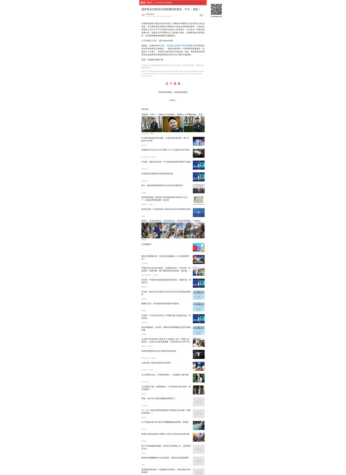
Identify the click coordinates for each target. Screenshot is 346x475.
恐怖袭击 (175, 54)
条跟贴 (172, 100)
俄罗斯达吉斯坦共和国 (177, 45)
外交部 (144, 40)
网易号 (149, 2)
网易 (142, 2)
